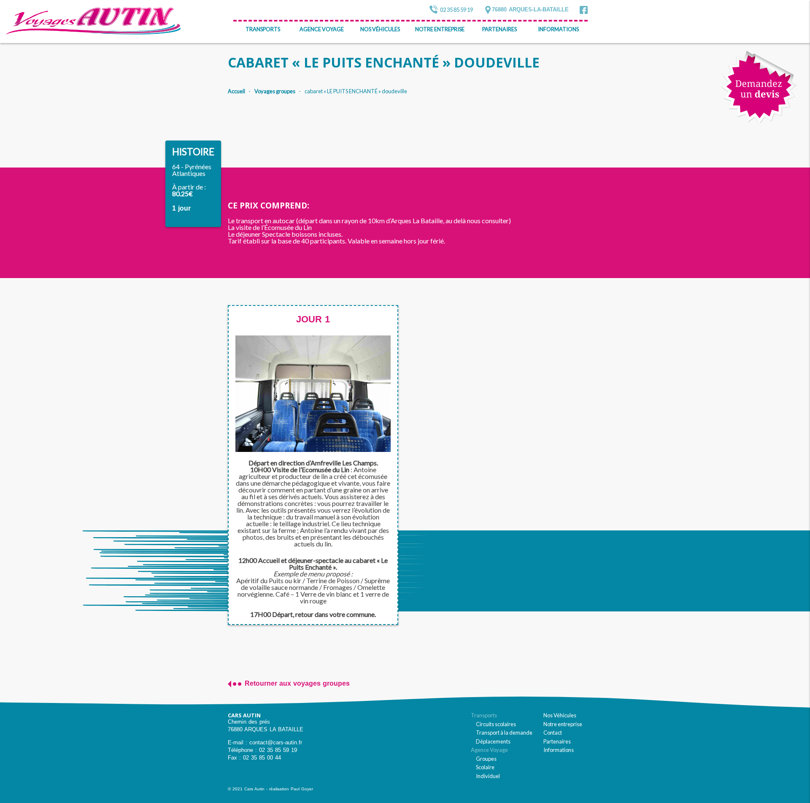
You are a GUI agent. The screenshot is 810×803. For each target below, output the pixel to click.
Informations (558, 29)
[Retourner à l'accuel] (93, 21)
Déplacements (493, 741)
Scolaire (485, 767)
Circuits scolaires (496, 724)
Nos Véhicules (380, 29)
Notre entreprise (439, 29)
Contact (552, 732)
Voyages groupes (274, 91)
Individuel (488, 776)
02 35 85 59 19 (456, 9)
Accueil (236, 91)
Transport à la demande (504, 732)
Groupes (486, 758)
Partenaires (499, 29)
